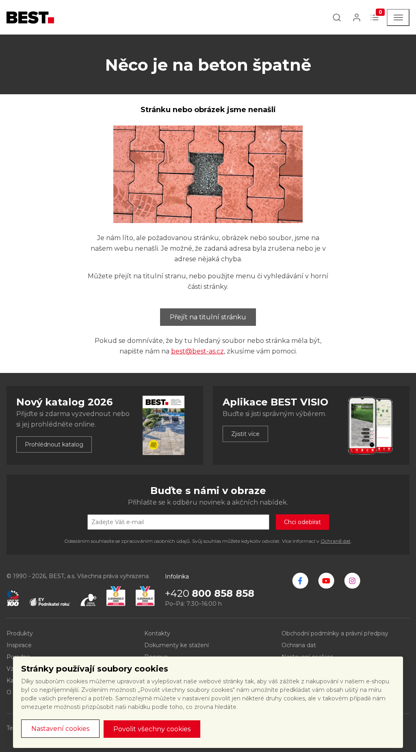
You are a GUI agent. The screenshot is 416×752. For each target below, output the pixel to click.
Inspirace (19, 645)
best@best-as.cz (197, 351)
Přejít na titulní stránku (208, 317)
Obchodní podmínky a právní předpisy (335, 633)
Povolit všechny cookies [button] (152, 729)
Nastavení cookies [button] (60, 728)
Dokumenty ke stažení (176, 645)
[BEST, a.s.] (300, 580)
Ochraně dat (336, 541)
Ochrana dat (299, 645)
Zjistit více (245, 434)
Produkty (19, 633)
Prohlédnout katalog (54, 444)
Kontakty (157, 633)
